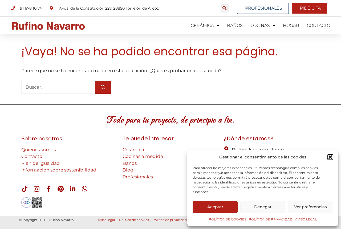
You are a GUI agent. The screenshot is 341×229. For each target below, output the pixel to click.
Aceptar (215, 206)
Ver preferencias (310, 206)
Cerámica (133, 149)
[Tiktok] (24, 189)
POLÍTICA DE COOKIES (227, 219)
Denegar (262, 206)
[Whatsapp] (84, 189)
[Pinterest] (60, 189)
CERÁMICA (202, 25)
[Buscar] (103, 87)
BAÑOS (235, 25)
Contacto (31, 156)
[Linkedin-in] (72, 189)
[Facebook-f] (48, 189)
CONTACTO (318, 25)
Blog (128, 170)
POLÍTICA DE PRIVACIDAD (271, 219)
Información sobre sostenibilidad (58, 170)
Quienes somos (38, 149)
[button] (330, 157)
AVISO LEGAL (306, 219)
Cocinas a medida (143, 156)
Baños (130, 163)
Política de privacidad (169, 220)
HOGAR (291, 25)
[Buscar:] (58, 87)
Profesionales (138, 176)
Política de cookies (134, 220)
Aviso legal (106, 220)
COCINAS (260, 25)
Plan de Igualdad (40, 163)
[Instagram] (36, 189)
